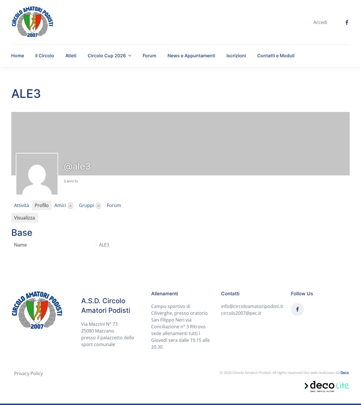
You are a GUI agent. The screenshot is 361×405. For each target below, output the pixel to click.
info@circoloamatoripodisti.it (252, 306)
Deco (344, 372)
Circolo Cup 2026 (107, 55)
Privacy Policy (28, 373)
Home (17, 55)
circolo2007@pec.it (241, 313)
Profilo (42, 205)
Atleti (70, 55)
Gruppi (89, 205)
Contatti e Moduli (275, 55)
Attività (21, 205)
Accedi (320, 22)
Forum (149, 55)
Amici (62, 205)
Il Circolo (44, 55)
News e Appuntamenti (191, 55)
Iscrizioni (236, 55)
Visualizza (24, 218)
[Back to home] (32, 22)
